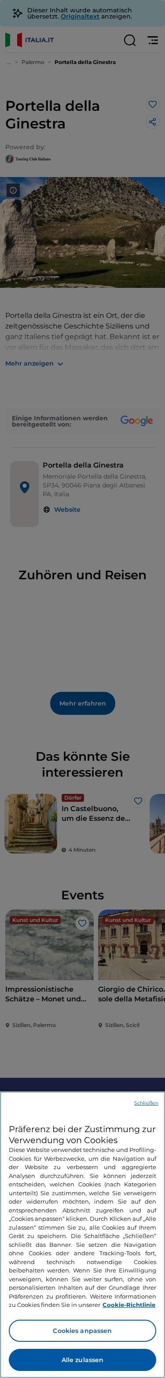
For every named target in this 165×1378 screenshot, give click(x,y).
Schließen (146, 1103)
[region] (82, 1234)
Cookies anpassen (82, 1331)
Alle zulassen (83, 1360)
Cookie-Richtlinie (129, 1304)
